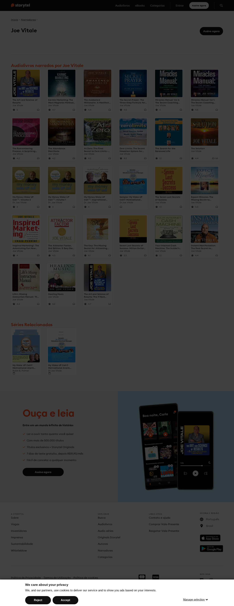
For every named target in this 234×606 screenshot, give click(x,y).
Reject (38, 600)
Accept (65, 600)
